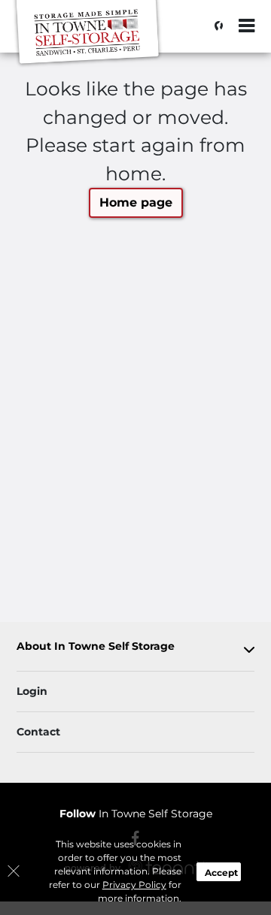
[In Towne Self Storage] (87, 34)
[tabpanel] (135, 649)
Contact (38, 731)
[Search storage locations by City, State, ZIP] (214, 26)
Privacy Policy (134, 884)
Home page (135, 202)
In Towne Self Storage (135, 813)
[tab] (135, 649)
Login (32, 691)
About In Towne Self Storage (96, 646)
